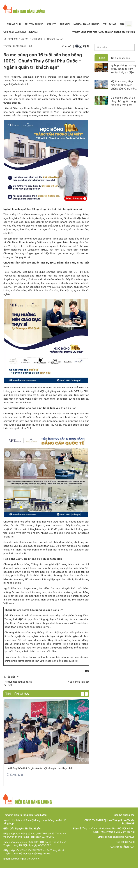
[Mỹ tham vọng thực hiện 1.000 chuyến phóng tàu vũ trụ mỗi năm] (101, 83)
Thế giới (65, 24)
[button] (77, 46)
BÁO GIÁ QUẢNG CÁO (122, 847)
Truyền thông (34, 24)
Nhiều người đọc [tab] (120, 57)
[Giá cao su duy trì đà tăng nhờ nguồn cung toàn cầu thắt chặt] (101, 100)
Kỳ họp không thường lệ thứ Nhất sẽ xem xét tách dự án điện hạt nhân (123, 69)
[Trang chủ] (24, 8)
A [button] (62, 46)
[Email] (80, 46)
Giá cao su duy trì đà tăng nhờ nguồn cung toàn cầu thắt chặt (123, 101)
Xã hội (24, 38)
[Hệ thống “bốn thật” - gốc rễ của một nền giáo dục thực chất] (46, 731)
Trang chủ (14, 24)
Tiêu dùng (109, 24)
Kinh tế (51, 24)
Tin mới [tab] (101, 57)
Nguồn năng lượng (86, 24)
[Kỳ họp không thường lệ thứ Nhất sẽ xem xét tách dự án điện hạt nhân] (101, 67)
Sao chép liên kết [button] (79, 681)
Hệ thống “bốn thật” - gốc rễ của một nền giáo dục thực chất (39, 768)
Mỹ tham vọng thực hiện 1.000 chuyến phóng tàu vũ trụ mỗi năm (94, 31)
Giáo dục (37, 38)
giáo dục (84, 420)
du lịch (85, 221)
